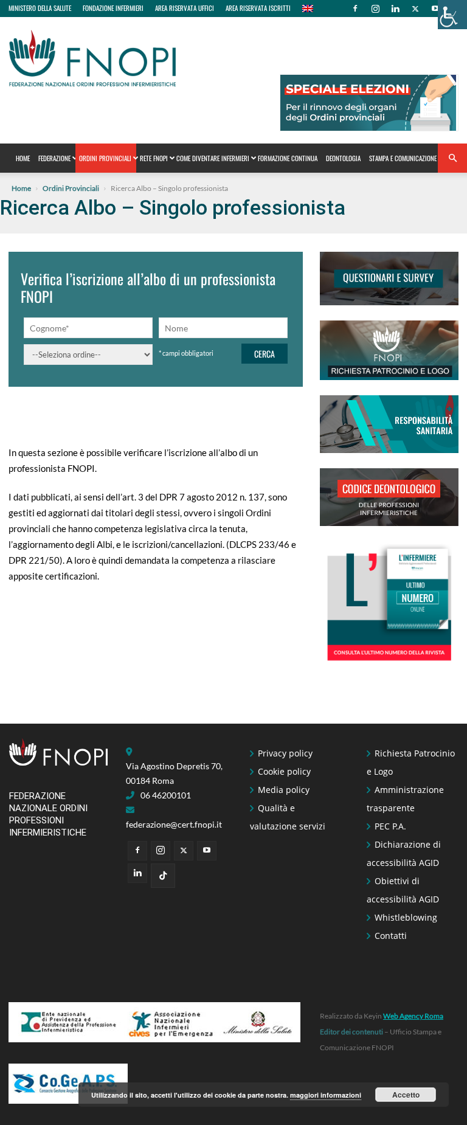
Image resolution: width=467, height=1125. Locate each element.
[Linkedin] (395, 8)
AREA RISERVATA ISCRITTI (258, 8)
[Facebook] (355, 8)
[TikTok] (163, 876)
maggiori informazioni (325, 1094)
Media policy (284, 789)
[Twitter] (415, 8)
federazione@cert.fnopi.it (174, 824)
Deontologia (343, 158)
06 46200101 (165, 795)
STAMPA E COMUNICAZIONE (403, 158)
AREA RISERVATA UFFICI (184, 8)
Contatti (391, 935)
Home (23, 158)
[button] (452, 158)
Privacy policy (285, 753)
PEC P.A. (390, 826)
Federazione (54, 158)
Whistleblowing (406, 917)
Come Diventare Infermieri (212, 158)
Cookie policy (284, 771)
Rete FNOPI (154, 158)
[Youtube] (435, 8)
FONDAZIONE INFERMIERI (113, 8)
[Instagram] (375, 8)
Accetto (406, 1094)
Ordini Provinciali (105, 158)
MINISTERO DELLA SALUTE (40, 8)
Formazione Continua (287, 158)
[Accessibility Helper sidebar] (452, 14)
